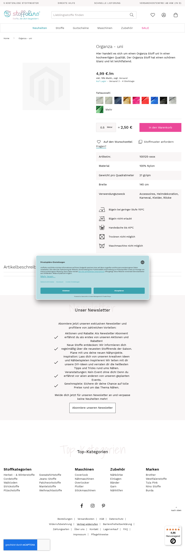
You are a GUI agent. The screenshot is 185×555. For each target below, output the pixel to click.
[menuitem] (41, 28)
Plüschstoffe (12, 490)
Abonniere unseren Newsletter (92, 407)
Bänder (114, 482)
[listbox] (138, 106)
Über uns (79, 529)
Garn (113, 486)
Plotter (79, 486)
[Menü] (179, 528)
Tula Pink (152, 482)
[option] (99, 100)
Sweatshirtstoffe (50, 474)
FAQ (125, 529)
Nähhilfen (116, 490)
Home (6, 38)
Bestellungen (64, 519)
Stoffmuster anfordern (159, 141)
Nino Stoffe (153, 486)
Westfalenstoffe (156, 478)
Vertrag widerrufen (87, 524)
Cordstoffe (11, 478)
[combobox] (93, 15)
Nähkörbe (116, 474)
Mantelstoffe (47, 486)
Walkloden (10, 482)
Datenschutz (116, 519)
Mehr (109, 109)
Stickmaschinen (85, 490)
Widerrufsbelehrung (60, 524)
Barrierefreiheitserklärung (117, 524)
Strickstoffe (11, 486)
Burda (149, 490)
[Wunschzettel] (153, 15)
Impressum (79, 534)
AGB (101, 519)
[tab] (92, 28)
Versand (123, 78)
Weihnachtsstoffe (50, 490)
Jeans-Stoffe (47, 478)
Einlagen (115, 478)
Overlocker (82, 482)
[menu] (92, 28)
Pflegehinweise (99, 534)
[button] (114, 142)
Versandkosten (86, 519)
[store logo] (22, 15)
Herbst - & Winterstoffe (19, 474)
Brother (151, 474)
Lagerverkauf (110, 529)
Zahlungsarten (61, 529)
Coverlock (81, 474)
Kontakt (94, 529)
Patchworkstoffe (50, 482)
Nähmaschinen (84, 478)
